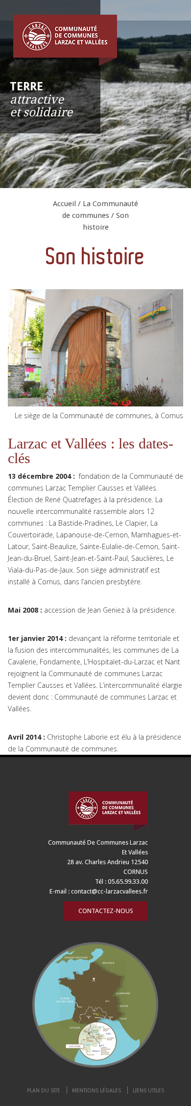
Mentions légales (96, 1090)
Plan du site (43, 1090)
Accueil (64, 203)
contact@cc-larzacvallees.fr (109, 891)
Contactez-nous (105, 911)
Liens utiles (148, 1090)
